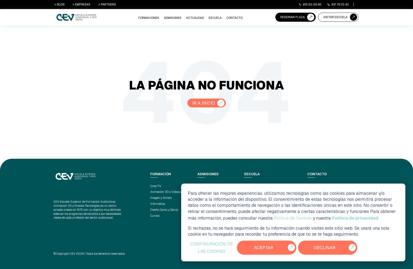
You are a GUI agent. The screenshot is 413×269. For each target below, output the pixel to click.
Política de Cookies (293, 218)
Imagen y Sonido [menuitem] (161, 198)
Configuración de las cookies (211, 247)
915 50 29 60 (312, 4)
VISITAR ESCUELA (335, 17)
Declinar (324, 247)
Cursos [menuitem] (154, 216)
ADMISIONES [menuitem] (172, 18)
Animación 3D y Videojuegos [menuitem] (168, 192)
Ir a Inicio (203, 103)
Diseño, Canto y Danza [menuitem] (164, 210)
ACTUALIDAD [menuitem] (195, 18)
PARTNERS (108, 4)
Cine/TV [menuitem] (155, 186)
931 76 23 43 (340, 4)
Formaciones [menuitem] (148, 18)
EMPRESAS (82, 4)
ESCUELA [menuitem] (215, 18)
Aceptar (263, 247)
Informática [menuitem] (157, 204)
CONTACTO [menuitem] (234, 18)
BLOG (61, 4)
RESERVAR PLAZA (292, 17)
